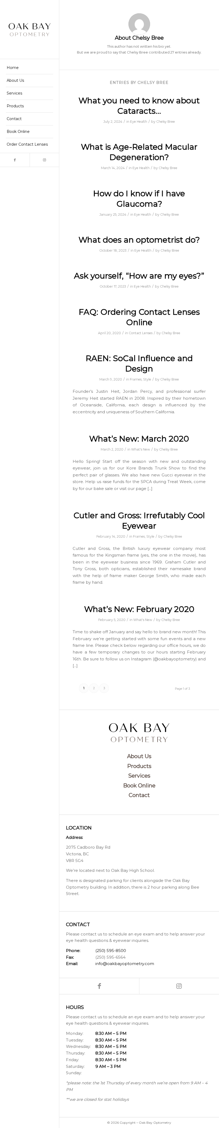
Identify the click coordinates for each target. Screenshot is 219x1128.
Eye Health (138, 122)
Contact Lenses (140, 333)
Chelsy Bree (165, 122)
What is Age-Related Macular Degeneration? (139, 152)
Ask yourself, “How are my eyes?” (139, 276)
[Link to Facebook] (15, 160)
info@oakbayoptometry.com (124, 963)
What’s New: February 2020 (139, 609)
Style (147, 379)
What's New (140, 449)
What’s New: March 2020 (139, 439)
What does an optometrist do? (139, 240)
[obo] (29, 29)
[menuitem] (29, 68)
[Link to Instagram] (44, 160)
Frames (136, 379)
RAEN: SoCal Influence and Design (139, 363)
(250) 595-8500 (110, 950)
